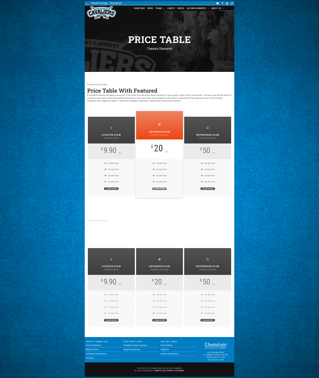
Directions (90, 358)
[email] (217, 3)
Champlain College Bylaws (96, 354)
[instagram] (232, 3)
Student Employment (131, 349)
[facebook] (222, 3)
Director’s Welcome (93, 345)
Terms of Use (160, 371)
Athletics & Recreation (169, 354)
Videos (180, 8)
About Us (216, 8)
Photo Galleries (167, 345)
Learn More (111, 189)
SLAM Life (165, 349)
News (150, 8)
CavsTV (171, 8)
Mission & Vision (92, 349)
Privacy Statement (176, 371)
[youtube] (227, 3)
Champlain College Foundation (135, 345)
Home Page (139, 8)
